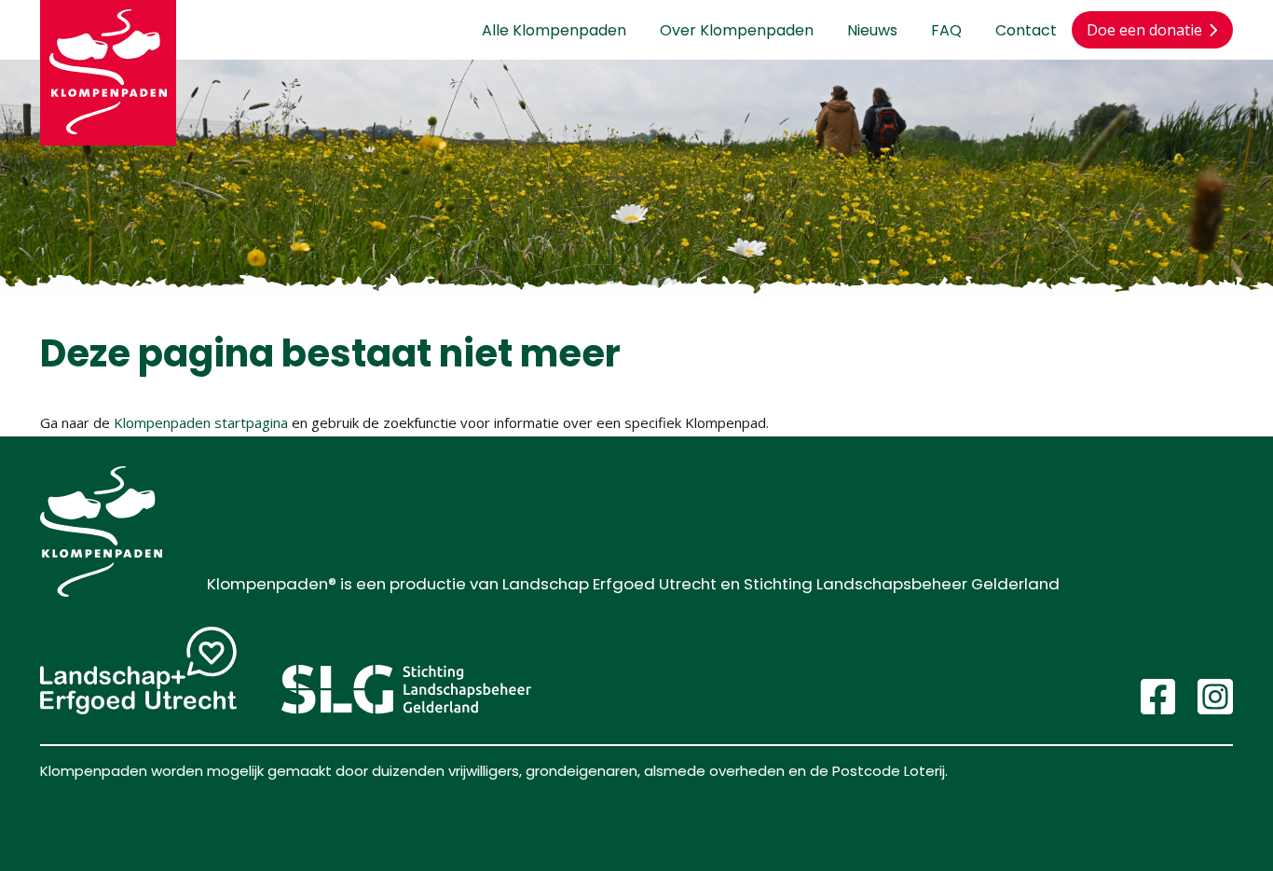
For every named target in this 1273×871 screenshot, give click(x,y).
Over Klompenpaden (737, 30)
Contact (1026, 30)
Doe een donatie (1144, 30)
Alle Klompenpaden (554, 30)
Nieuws (872, 30)
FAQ (946, 30)
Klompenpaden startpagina (201, 422)
